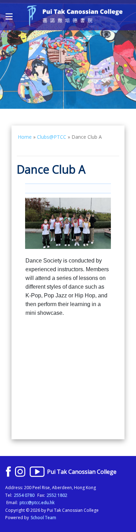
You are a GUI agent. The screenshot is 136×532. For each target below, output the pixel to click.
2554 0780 (24, 495)
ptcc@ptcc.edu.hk (37, 503)
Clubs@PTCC (51, 137)
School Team (43, 517)
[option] (68, 54)
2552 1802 (57, 495)
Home (25, 137)
